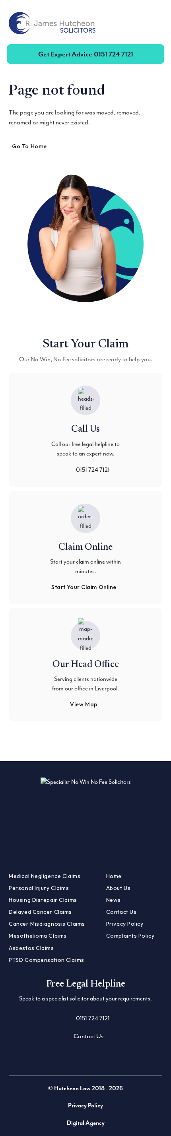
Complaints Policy (130, 935)
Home (114, 876)
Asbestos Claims (31, 948)
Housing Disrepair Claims (43, 899)
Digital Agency (86, 1123)
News (113, 899)
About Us (118, 888)
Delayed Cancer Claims (40, 911)
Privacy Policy (125, 923)
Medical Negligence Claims (44, 876)
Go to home (29, 146)
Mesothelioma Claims (38, 935)
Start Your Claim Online (84, 587)
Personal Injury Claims (39, 888)
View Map (83, 704)
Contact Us (121, 911)
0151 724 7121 (85, 54)
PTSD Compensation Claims (46, 959)
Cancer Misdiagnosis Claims (47, 923)
